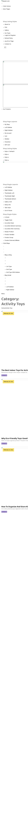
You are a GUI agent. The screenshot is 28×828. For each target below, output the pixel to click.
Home (3, 308)
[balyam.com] (5, 1)
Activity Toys (8, 308)
